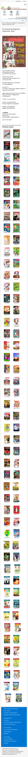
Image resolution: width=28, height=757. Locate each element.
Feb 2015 (8, 702)
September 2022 (16, 162)
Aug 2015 (7, 667)
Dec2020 (7, 291)
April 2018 (7, 479)
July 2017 (16, 526)
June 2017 (7, 537)
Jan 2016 (18, 631)
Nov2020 (16, 291)
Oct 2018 (7, 443)
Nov (15, 361)
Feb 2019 (7, 420)
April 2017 (6, 549)
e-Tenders (6, 720)
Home (3, 23)
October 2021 (7, 232)
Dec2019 (7, 361)
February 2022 (7, 209)
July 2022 (16, 174)
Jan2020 (16, 350)
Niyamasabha (7, 731)
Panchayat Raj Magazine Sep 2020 (12, 125)
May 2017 (16, 537)
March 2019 (16, 408)
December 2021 (7, 221)
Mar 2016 (15, 620)
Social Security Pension (10, 724)
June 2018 (7, 467)
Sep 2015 (16, 655)
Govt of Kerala (7, 727)
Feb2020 (7, 349)
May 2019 (16, 396)
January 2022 (16, 209)
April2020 (7, 338)
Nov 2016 (17, 573)
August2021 (7, 244)
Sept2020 (16, 303)
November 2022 (16, 150)
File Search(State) (8, 739)
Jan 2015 (19, 702)
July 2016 (16, 596)
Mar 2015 (16, 690)
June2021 (7, 256)
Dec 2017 (7, 502)
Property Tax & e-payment (10, 713)
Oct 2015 (7, 655)
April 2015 (6, 690)
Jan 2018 (16, 490)
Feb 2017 (7, 561)
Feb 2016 (7, 631)
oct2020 (7, 303)
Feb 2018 (6, 490)
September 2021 (16, 232)
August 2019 (7, 384)
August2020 (7, 314)
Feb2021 (7, 279)
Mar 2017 (15, 549)
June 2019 (7, 396)
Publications (14, 23)
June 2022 (7, 185)
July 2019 (16, 385)
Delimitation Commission (10, 741)
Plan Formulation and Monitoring (12, 722)
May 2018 (16, 467)
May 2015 (16, 678)
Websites (6, 733)
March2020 (16, 338)
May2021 (16, 256)
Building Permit (8, 718)
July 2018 (16, 455)
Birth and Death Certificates (11, 708)
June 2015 (7, 678)
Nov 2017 (16, 502)
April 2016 (6, 620)
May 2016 (16, 608)
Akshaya (6, 743)
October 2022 (7, 162)
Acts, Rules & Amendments (11, 729)
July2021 (16, 244)
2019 (17, 361)
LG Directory (7, 737)
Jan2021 (16, 279)
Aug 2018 (7, 455)
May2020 (16, 326)
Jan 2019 (16, 420)
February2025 (7, 138)
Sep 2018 (16, 443)
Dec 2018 (7, 431)
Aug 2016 (7, 596)
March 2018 (17, 479)
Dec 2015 (7, 643)
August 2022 (7, 174)
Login (24, 1)
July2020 (16, 314)
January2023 (16, 138)
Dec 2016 (7, 573)
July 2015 (16, 667)
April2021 (7, 267)
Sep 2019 (16, 373)
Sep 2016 (16, 585)
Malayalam (18, 1)
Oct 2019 (7, 373)
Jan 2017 (16, 561)
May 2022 (16, 185)
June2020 (7, 326)
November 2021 (16, 221)
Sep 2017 (16, 514)
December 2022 (7, 150)
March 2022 (16, 197)
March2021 (16, 267)
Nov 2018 (16, 431)
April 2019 (7, 408)
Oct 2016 (7, 585)
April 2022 (7, 197)
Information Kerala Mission (15, 753)
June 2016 (6, 608)
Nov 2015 (16, 643)
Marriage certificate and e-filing (12, 715)
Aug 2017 (7, 526)
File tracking (7, 711)
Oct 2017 (7, 514)
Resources (8, 23)
